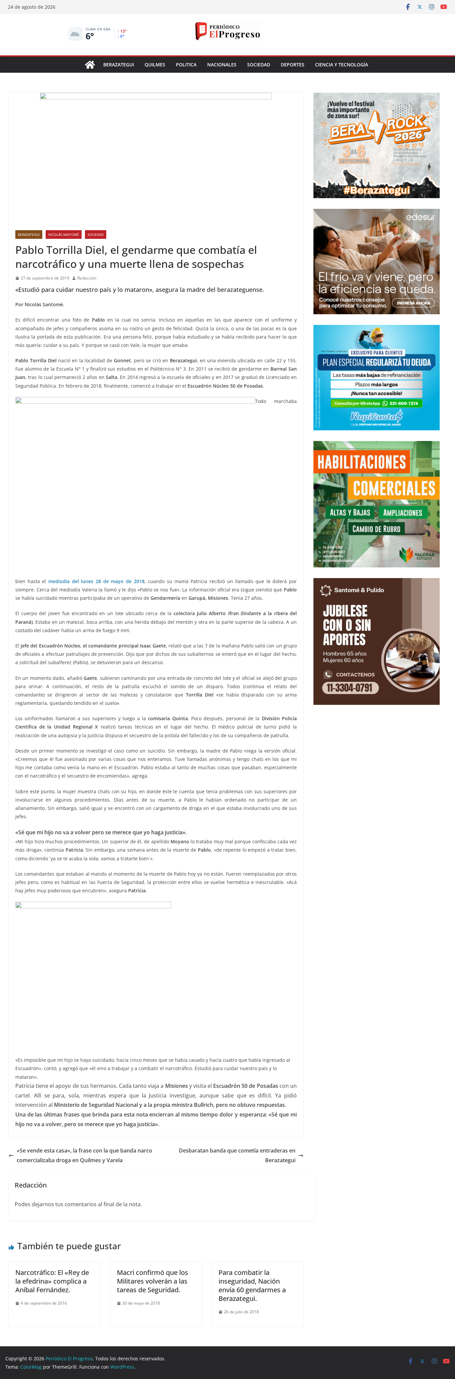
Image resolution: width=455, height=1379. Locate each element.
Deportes (292, 64)
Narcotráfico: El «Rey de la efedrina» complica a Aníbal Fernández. (52, 1281)
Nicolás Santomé (63, 234)
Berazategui (118, 64)
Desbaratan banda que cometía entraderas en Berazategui (237, 1155)
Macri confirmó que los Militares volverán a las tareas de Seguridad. (152, 1281)
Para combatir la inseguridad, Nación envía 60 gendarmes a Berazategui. (252, 1285)
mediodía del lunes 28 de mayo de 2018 (96, 581)
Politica (186, 64)
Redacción (86, 278)
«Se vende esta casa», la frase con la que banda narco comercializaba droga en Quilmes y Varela (84, 1155)
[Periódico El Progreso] (90, 65)
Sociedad (258, 64)
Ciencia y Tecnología (341, 64)
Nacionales (221, 64)
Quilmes (155, 64)
